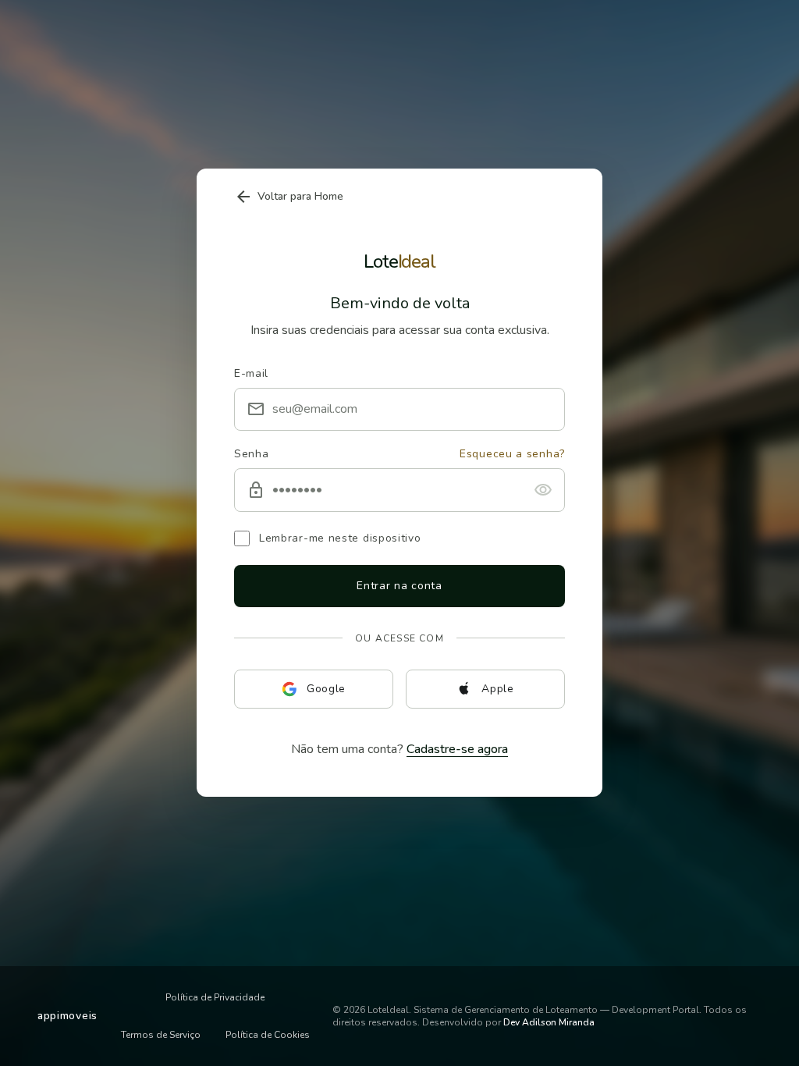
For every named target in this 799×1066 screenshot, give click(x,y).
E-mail (251, 373)
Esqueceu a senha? (512, 454)
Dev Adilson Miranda (549, 1022)
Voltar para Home (288, 196)
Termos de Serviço (161, 1035)
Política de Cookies (267, 1035)
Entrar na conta (399, 585)
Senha (251, 454)
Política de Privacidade (215, 997)
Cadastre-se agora (457, 749)
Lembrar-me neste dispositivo (340, 538)
